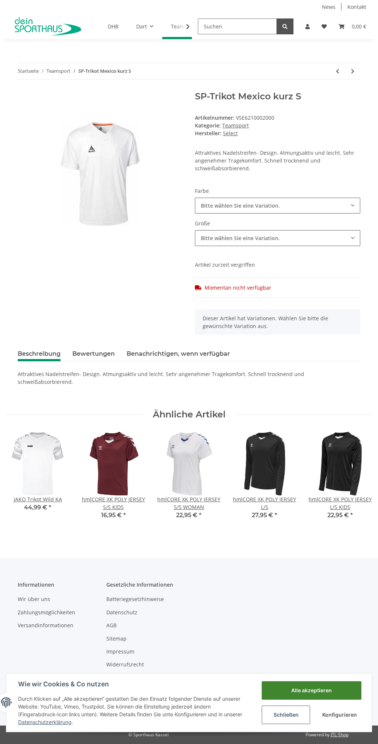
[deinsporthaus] (48, 26)
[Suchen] (284, 26)
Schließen (286, 714)
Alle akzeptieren (311, 690)
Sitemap (116, 638)
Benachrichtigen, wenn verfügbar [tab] (178, 353)
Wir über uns (34, 599)
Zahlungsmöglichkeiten (46, 612)
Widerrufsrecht (125, 664)
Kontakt (356, 6)
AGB (111, 625)
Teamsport (235, 125)
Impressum (120, 651)
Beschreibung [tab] (39, 353)
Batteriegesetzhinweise (135, 599)
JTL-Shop (339, 734)
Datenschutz (121, 612)
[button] (307, 26)
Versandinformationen (45, 625)
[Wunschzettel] (324, 26)
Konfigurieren (339, 714)
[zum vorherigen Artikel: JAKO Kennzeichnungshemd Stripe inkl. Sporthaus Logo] (337, 71)
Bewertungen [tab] (93, 353)
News (329, 6)
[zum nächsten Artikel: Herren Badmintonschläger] (352, 71)
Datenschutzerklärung (45, 722)
